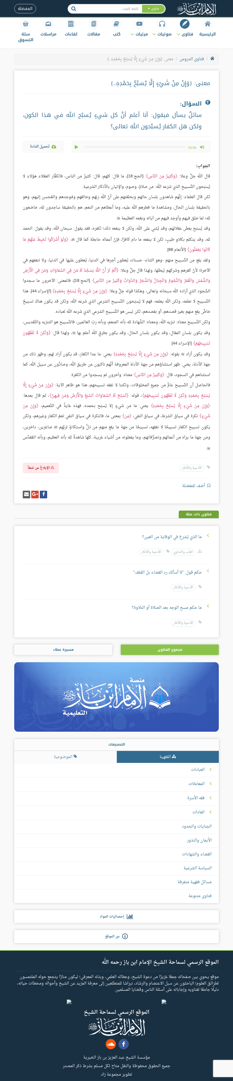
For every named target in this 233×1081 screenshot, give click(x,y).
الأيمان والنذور (199, 840)
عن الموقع (113, 936)
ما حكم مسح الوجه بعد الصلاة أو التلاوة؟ (167, 608)
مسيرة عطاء (63, 649)
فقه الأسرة (196, 798)
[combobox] (110, 9)
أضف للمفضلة (194, 486)
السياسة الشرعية (198, 868)
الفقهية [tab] (165, 757)
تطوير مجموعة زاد (116, 1074)
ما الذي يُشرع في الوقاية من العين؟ (172, 537)
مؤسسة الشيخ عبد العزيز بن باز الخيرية (116, 1057)
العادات (198, 812)
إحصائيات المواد (113, 917)
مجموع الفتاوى (169, 649)
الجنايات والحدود (197, 826)
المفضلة (25, 8)
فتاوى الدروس (192, 59)
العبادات (198, 770)
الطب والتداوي (183, 552)
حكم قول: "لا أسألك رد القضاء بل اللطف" (167, 572)
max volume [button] (202, 147)
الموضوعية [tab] (64, 757)
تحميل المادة (40, 146)
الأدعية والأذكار (192, 468)
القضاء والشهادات (197, 854)
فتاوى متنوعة (200, 896)
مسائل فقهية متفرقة (195, 882)
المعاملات (196, 784)
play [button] (77, 147)
